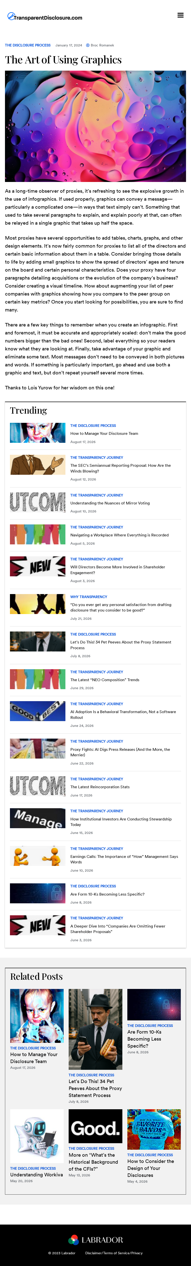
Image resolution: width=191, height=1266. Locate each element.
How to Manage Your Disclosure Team (104, 433)
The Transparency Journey (96, 458)
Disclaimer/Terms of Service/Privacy (114, 1253)
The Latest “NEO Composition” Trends (104, 679)
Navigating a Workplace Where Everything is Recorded (119, 535)
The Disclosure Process (27, 45)
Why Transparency (88, 597)
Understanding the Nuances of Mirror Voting (110, 503)
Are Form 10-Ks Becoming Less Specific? (107, 894)
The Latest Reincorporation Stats (100, 787)
